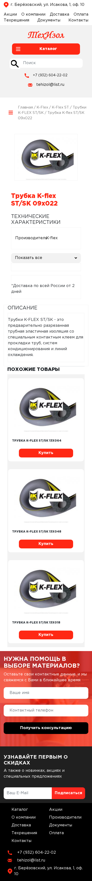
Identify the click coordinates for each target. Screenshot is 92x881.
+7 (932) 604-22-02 (50, 75)
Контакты (78, 20)
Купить (46, 453)
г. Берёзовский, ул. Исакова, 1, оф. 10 (47, 5)
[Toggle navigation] (11, 113)
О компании (33, 14)
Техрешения (16, 20)
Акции (10, 14)
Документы (48, 20)
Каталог (20, 810)
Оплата (81, 14)
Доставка (59, 14)
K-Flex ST (60, 107)
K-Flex (42, 107)
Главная (25, 107)
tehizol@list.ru (50, 85)
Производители (65, 817)
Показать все (28, 258)
